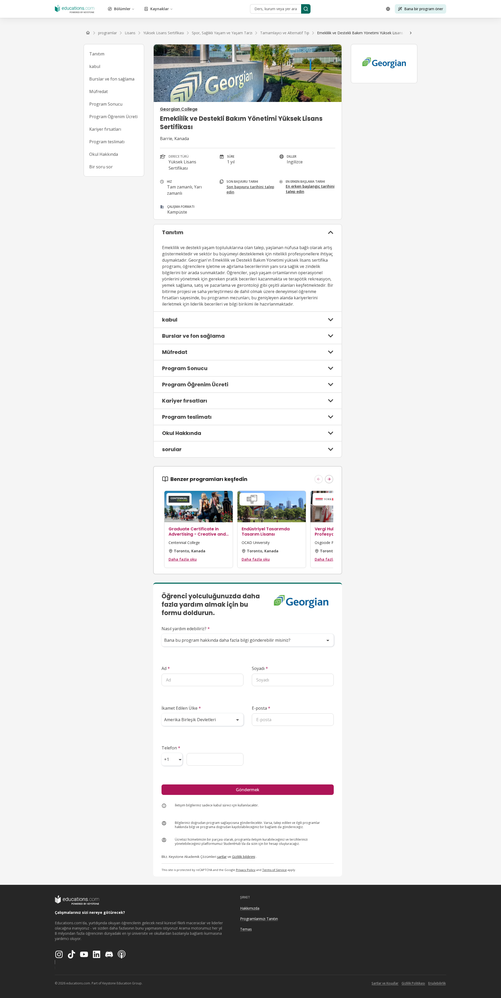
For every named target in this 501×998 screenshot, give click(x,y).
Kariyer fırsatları (105, 129)
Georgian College (179, 109)
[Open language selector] (388, 9)
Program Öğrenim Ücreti (113, 116)
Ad (166, 668)
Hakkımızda (249, 908)
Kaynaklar (159, 8)
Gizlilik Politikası (413, 983)
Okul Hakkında (103, 154)
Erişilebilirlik (437, 983)
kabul (94, 66)
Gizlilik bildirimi (243, 856)
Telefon (171, 748)
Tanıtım (96, 54)
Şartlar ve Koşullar (385, 983)
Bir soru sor (101, 167)
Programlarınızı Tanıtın (259, 918)
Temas (246, 929)
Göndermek (247, 790)
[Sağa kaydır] (410, 33)
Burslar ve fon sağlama (111, 79)
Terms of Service (274, 870)
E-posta (261, 708)
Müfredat (98, 91)
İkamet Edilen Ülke (181, 708)
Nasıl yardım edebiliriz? (186, 629)
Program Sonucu (105, 104)
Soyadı (260, 668)
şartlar (222, 856)
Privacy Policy (245, 870)
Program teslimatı (106, 142)
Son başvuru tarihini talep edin (250, 189)
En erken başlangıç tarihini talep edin (310, 189)
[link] (368, 33)
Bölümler (122, 8)
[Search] (306, 9)
